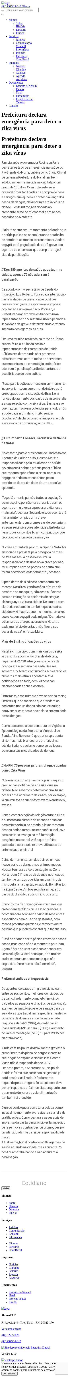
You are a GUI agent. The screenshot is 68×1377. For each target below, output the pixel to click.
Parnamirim (22, 95)
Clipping (21, 69)
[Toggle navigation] (2, 14)
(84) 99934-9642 (11, 6)
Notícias (20, 66)
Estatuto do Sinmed (20, 1292)
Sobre (19, 23)
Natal (19, 92)
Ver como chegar (11, 1328)
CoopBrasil (22, 59)
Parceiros (21, 56)
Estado (20, 89)
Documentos (16, 82)
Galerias (20, 72)
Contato (13, 105)
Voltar (6, 1188)
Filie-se (26, 6)
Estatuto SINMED (26, 85)
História (20, 26)
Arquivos (21, 79)
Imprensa (14, 62)
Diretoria (21, 29)
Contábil (21, 46)
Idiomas (20, 52)
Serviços (13, 36)
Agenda (20, 75)
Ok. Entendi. (9, 1373)
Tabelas (20, 102)
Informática (22, 49)
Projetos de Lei (24, 99)
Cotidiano (34, 1183)
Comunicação (24, 42)
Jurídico (20, 39)
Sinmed (13, 19)
